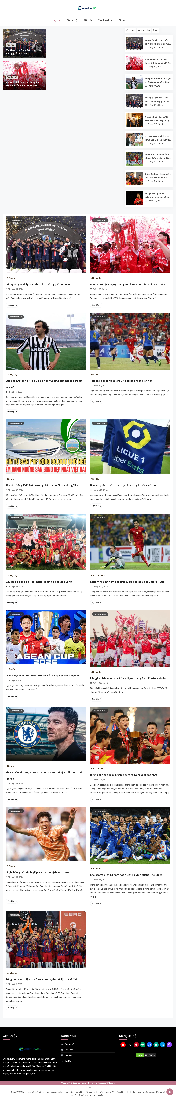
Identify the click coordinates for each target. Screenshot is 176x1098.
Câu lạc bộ (72, 20)
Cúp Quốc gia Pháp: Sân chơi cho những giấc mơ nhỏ (157, 42)
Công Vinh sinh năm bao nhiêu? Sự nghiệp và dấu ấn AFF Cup (157, 156)
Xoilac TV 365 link (18, 1092)
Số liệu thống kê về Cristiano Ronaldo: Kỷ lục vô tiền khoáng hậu (157, 195)
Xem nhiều (145, 30)
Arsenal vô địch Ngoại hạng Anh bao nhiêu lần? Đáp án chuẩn (157, 61)
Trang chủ (55, 20)
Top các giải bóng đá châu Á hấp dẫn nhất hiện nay (121, 380)
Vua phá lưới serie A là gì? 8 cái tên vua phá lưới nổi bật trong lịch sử (158, 80)
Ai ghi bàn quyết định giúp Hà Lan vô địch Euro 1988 (37, 872)
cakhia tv (69, 1092)
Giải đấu (87, 20)
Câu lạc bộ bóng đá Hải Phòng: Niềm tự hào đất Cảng (39, 581)
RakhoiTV (131, 1092)
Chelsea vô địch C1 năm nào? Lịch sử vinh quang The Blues (126, 874)
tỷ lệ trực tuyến (100, 1095)
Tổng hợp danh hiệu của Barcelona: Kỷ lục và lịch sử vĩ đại (41, 979)
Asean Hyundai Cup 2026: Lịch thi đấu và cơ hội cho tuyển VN (43, 675)
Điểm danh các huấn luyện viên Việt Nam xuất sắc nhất (158, 176)
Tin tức (122, 20)
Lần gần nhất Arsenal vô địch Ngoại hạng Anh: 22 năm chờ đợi (128, 678)
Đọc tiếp (10, 305)
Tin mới (131, 30)
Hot (156, 30)
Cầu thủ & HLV (105, 20)
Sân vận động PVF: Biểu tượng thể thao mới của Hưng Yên (42, 485)
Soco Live (79, 1092)
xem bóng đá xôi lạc (36, 1092)
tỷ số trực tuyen (85, 1095)
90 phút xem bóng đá (94, 1092)
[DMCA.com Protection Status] (146, 1055)
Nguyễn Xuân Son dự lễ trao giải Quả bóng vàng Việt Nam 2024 (157, 119)
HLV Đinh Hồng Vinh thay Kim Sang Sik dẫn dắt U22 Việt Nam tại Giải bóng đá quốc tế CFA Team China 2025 (157, 138)
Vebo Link (121, 1092)
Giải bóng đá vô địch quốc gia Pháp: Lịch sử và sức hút (123, 485)
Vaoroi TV (110, 1092)
